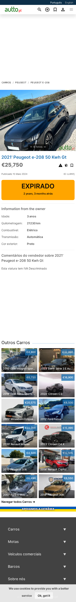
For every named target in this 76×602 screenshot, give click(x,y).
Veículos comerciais (24, 554)
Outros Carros (15, 342)
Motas (13, 541)
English (69, 2)
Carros (6, 82)
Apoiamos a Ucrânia (38, 509)
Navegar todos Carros (16, 501)
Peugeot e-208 (40, 82)
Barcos (14, 566)
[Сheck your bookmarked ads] (55, 9)
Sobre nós (16, 579)
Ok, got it (44, 595)
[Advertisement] (38, 48)
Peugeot (20, 82)
